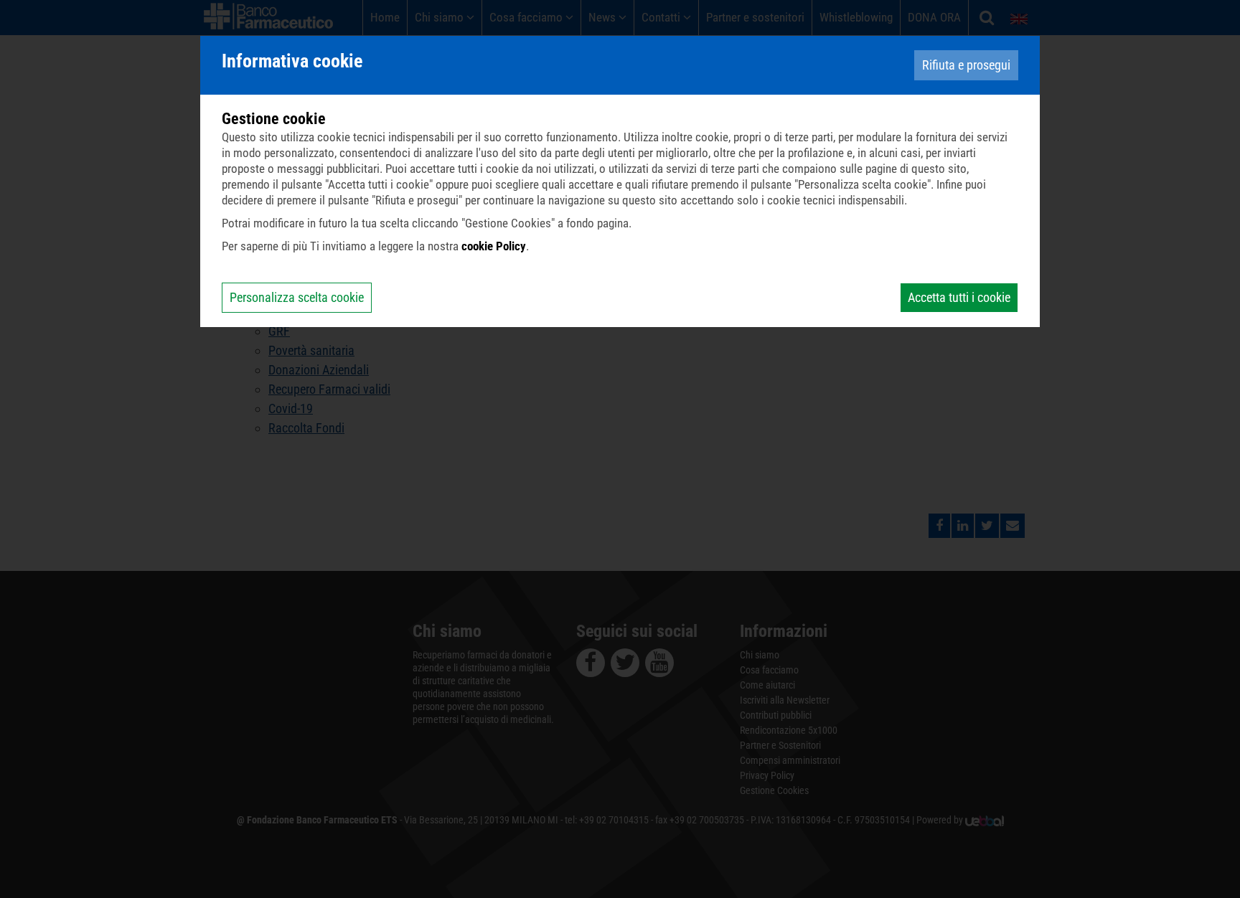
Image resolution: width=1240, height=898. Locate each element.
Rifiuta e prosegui (966, 64)
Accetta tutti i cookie (959, 297)
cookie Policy (493, 246)
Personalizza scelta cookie (297, 297)
